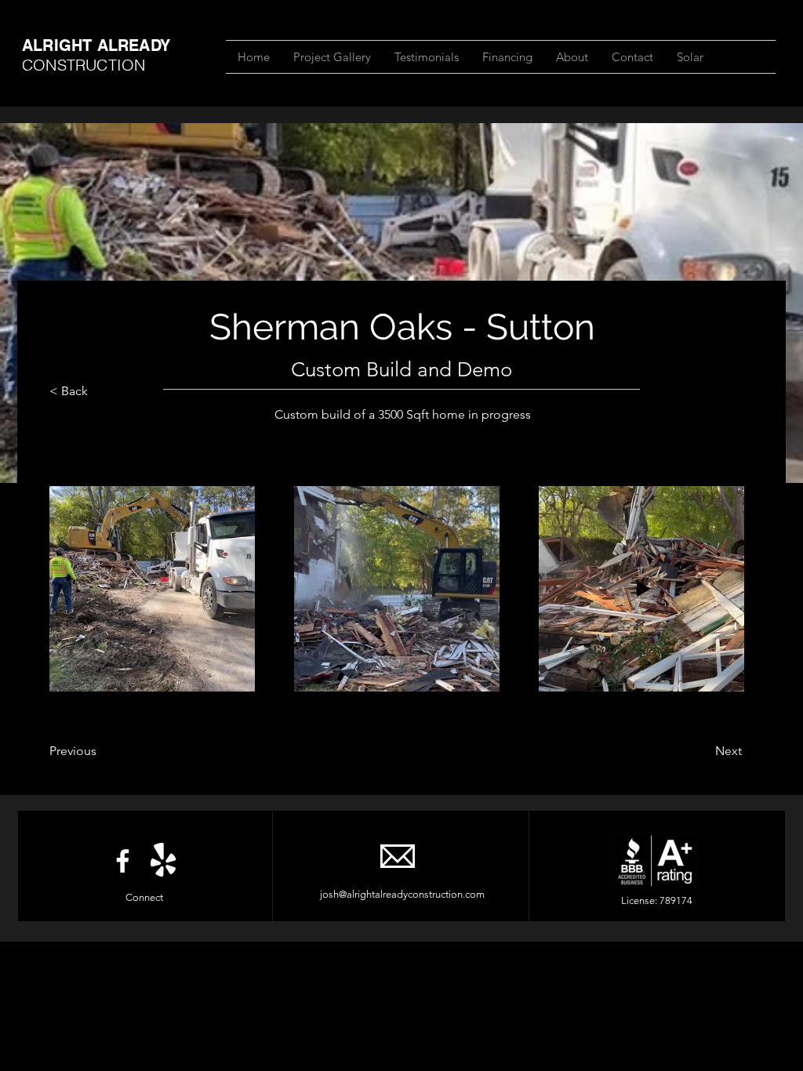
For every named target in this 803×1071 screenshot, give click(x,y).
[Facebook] (123, 860)
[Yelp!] (163, 860)
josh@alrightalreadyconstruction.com (402, 894)
